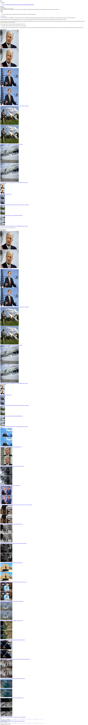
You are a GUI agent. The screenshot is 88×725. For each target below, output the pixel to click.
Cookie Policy (22, 721)
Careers (9, 721)
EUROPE (1, 6)
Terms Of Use (13, 721)
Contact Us (6, 721)
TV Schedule (2, 721)
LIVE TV (2, 2)
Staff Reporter (3, 16)
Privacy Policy (18, 721)
